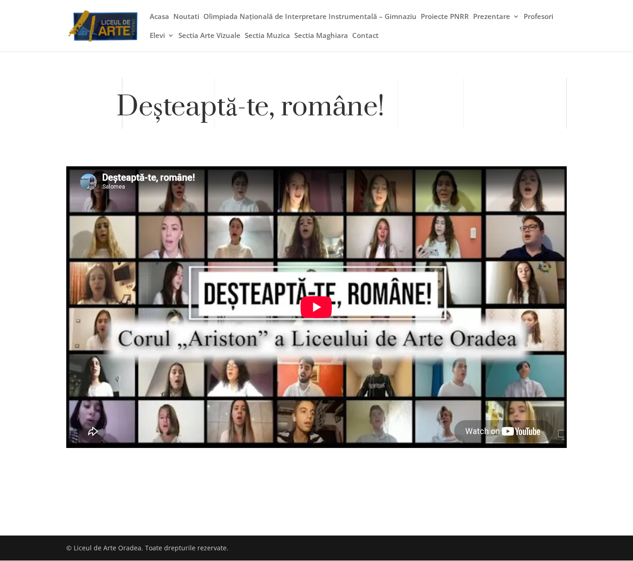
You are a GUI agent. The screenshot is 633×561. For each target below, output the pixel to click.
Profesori (538, 17)
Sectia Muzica (267, 36)
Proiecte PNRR (445, 17)
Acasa (159, 17)
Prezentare (491, 17)
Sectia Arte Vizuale (209, 36)
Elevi (157, 36)
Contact (365, 36)
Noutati (186, 17)
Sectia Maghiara (321, 36)
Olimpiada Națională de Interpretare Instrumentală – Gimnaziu (310, 17)
